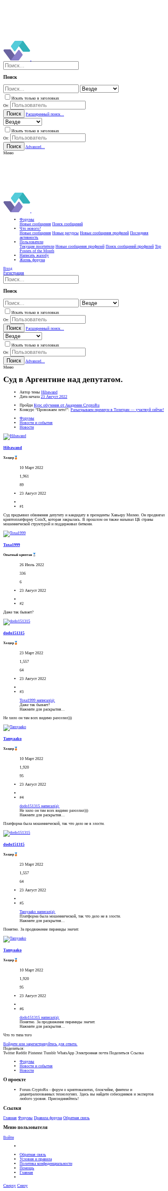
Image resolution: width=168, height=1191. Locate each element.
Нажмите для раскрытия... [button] (42, 709)
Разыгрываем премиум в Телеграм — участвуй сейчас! (117, 409)
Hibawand (49, 392)
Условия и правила (36, 1159)
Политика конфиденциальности (46, 1163)
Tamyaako (12, 738)
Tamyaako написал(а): (37, 911)
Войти (8, 1137)
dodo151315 (13, 633)
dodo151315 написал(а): (40, 806)
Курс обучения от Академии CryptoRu (66, 405)
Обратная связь (76, 1117)
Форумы (25, 1117)
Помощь (27, 1168)
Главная (10, 1117)
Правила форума (48, 1117)
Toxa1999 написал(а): (37, 700)
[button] (8, 153)
